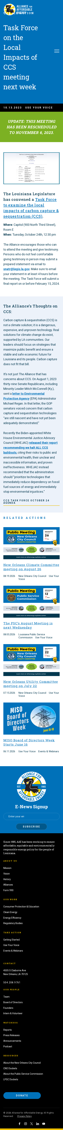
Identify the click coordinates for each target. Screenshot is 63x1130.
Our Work (10, 899)
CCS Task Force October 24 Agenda (26, 501)
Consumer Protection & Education (21, 906)
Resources (10, 1055)
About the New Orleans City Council (22, 1062)
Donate (22, 1095)
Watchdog (10, 1022)
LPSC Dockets (10, 1079)
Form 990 (8, 890)
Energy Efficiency (12, 917)
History (7, 879)
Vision (6, 873)
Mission (7, 868)
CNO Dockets (10, 1068)
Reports (7, 1029)
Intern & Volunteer (13, 1013)
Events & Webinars (13, 950)
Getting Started (11, 939)
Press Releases (11, 1035)
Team (6, 996)
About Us (10, 861)
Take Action (12, 932)
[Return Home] (31, 787)
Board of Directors (13, 1002)
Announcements (12, 1041)
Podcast (7, 1046)
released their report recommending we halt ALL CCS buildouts (30, 447)
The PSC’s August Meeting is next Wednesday (28, 625)
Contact (9, 963)
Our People (11, 989)
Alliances (8, 884)
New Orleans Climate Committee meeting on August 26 (31, 567)
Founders (8, 1008)
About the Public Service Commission (23, 1073)
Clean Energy (10, 912)
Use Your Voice (11, 945)
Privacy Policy (24, 1116)
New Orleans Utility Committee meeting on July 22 (30, 683)
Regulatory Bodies (13, 923)
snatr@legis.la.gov (16, 269)
